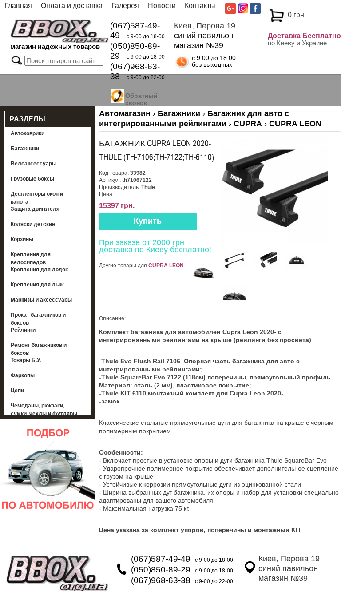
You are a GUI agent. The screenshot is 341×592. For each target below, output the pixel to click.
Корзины (22, 239)
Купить (148, 221)
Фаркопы (23, 375)
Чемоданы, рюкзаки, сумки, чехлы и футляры (44, 410)
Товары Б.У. (26, 360)
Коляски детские (33, 224)
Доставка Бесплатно (304, 36)
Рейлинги (23, 330)
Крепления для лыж (37, 285)
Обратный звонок (141, 99)
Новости (162, 5)
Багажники (25, 148)
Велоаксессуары (33, 164)
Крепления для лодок (39, 269)
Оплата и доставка (72, 5)
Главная (18, 5)
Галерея (125, 5)
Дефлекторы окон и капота (37, 198)
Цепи (17, 390)
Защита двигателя (35, 209)
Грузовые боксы (32, 179)
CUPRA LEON (166, 265)
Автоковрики (27, 133)
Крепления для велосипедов (31, 258)
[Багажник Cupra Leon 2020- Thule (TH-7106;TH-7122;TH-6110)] (273, 243)
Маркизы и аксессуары (41, 300)
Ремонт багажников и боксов (39, 349)
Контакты (200, 5)
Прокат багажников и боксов (38, 319)
